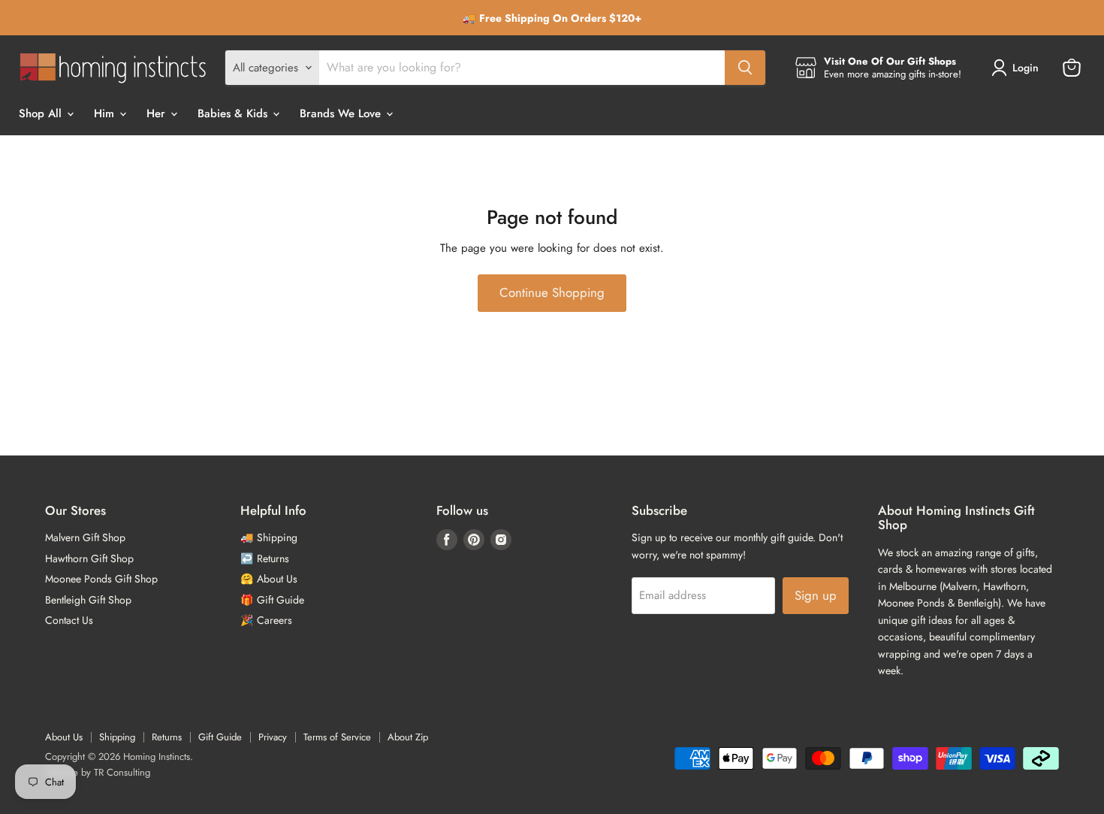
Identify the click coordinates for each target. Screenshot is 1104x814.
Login (1025, 67)
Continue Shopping (552, 292)
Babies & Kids (234, 113)
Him (106, 113)
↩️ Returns (264, 558)
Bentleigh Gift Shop (88, 599)
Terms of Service (337, 737)
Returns (167, 737)
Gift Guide (220, 737)
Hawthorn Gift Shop (89, 558)
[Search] (745, 67)
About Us (64, 737)
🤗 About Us (268, 578)
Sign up (816, 595)
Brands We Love (342, 113)
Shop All (42, 113)
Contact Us (69, 620)
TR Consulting (122, 772)
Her (157, 113)
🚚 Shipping (268, 537)
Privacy (272, 737)
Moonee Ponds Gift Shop (101, 578)
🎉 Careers (266, 620)
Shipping (117, 737)
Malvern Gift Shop (85, 537)
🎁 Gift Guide (272, 599)
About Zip (408, 737)
